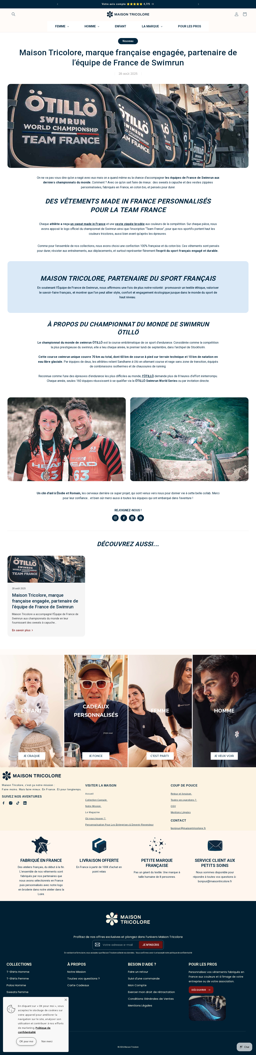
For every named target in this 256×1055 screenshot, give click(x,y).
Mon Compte (137, 985)
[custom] (115, 518)
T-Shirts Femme (18, 978)
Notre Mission (93, 806)
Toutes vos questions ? (184, 800)
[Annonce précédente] (57, 4)
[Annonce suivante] (198, 4)
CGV (173, 806)
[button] (13, 14)
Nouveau (128, 41)
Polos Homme (16, 985)
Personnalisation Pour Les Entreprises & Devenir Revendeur (119, 824)
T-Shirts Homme (18, 972)
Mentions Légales (181, 812)
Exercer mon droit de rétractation (151, 992)
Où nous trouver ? (95, 818)
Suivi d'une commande (144, 978)
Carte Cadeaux (78, 985)
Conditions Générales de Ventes (151, 999)
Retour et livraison (181, 794)
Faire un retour (138, 972)
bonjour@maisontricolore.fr (188, 828)
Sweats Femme (17, 992)
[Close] (66, 1000)
